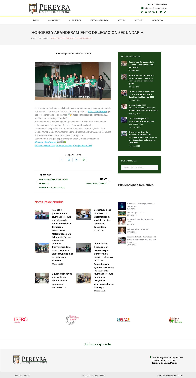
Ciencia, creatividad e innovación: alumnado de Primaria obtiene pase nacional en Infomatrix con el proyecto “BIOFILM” (143, 137)
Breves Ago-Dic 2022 (136, 212)
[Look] (122, 206)
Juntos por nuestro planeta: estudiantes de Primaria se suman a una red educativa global (141, 79)
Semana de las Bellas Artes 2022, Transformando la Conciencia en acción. (141, 239)
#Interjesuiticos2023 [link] (82, 145)
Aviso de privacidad (22, 376)
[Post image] (42, 214)
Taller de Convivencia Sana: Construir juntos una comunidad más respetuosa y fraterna (62, 252)
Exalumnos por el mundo (138, 229)
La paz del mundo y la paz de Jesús (140, 220)
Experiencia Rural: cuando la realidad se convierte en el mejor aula (141, 64)
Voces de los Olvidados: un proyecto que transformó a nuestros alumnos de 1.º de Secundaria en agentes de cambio (104, 255)
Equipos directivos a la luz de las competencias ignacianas (62, 278)
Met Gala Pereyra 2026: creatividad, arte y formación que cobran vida (142, 121)
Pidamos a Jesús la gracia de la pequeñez (141, 204)
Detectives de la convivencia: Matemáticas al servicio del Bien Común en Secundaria (102, 218)
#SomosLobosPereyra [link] (45, 142)
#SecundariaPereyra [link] (97, 111)
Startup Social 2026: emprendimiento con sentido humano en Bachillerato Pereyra (143, 107)
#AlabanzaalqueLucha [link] (45, 145)
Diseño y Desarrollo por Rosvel (93, 376)
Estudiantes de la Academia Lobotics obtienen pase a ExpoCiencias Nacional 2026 (141, 94)
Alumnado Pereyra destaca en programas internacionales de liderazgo (104, 280)
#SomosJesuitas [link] (64, 145)
